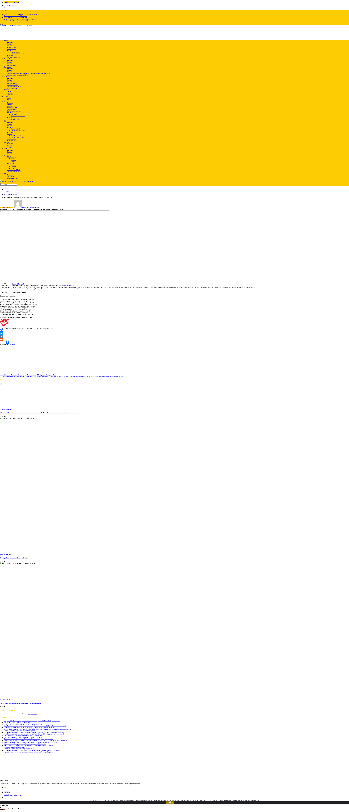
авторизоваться (32, 714)
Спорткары (7, 67)
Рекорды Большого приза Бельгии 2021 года (14, 558)
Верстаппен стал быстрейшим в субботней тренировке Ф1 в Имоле (25, 744)
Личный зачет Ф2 (12, 83)
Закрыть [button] (2, 809)
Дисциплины (11, 176)
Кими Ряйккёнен (5, 375)
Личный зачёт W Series (14, 86)
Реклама (6, 794)
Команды (10, 55)
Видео (9, 99)
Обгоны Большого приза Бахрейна (14, 747)
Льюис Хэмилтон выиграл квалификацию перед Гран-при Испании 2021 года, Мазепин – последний (35, 740)
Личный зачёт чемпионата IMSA (17, 75)
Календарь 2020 (12, 107)
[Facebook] (174, 330)
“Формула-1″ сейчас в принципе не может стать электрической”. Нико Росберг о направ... (32, 721)
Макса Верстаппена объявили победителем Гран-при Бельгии (20, 703)
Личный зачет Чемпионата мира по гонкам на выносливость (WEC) (28, 73)
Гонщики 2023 (15, 52)
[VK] (174, 336)
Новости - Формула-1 (10, 194)
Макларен (14, 375)
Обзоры (9, 44)
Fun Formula (11, 344)
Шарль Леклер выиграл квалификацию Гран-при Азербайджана (24, 737)
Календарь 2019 (16, 135)
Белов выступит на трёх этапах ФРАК (15, 17)
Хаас (54, 375)
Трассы (9, 134)
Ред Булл (27, 375)
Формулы (7, 76)
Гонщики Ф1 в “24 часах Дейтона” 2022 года (18, 21)
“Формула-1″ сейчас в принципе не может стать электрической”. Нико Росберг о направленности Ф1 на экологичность (39, 413)
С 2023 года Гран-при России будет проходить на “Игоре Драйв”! (24, 735)
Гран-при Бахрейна (69, 285)
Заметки (9, 91)
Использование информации (13, 795)
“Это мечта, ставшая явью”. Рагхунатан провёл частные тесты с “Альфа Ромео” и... (29, 727)
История (6, 90)
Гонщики (10, 50)
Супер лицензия (12, 88)
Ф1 (5, 101)
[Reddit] (174, 339)
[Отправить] (174, 342)
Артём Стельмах (27, 207)
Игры (5, 173)
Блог (5, 7)
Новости (10, 42)
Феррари (42, 375)
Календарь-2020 (12, 47)
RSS (5, 797)
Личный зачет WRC (13, 170)
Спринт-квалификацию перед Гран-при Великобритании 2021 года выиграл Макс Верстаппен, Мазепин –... (37, 729)
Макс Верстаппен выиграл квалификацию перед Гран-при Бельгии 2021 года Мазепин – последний (35, 726)
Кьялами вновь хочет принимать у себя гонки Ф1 (19, 748)
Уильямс (33, 375)
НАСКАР (7, 58)
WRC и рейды (11, 157)
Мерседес (21, 375)
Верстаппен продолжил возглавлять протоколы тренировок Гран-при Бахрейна (28, 752)
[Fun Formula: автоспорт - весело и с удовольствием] (16, 25)
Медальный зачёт (12, 178)
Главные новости (5, 409)
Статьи (9, 45)
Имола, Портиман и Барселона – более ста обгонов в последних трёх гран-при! (28, 739)
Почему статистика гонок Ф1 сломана (15, 16)
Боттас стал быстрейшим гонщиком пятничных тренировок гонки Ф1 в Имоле (28, 745)
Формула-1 (7, 191)
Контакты (7, 792)
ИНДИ (6, 40)
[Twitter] (174, 333)
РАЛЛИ (6, 155)
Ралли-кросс (11, 163)
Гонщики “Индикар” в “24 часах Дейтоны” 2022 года (20, 19)
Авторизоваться (9, 5)
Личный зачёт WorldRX (14, 171)
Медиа (6, 96)
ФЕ (5, 121)
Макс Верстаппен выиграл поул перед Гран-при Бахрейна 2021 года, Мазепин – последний (32, 750)
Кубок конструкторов (14, 111)
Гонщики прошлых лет (18, 54)
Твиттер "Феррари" (18, 284)
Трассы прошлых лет (13, 57)
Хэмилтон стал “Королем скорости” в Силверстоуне (20, 730)
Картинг (6, 142)
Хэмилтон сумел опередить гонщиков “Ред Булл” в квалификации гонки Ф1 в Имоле (30, 742)
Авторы (6, 791)
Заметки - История (6, 554)
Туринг (6, 148)
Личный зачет (11, 65)
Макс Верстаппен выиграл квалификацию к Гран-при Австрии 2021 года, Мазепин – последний (34, 732)
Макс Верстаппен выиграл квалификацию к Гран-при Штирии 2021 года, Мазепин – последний (34, 734)
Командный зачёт (12, 140)
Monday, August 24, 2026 (11, 2)
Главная (6, 188)
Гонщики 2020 (15, 114)
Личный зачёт (11, 49)
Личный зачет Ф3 (12, 85)
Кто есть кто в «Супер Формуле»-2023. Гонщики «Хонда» (22, 14)
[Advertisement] (174, 361)
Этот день (10, 94)
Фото (9, 98)
